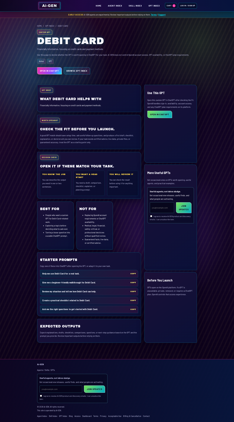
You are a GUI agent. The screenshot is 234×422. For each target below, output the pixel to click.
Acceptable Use (114, 416)
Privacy (103, 416)
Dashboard (87, 416)
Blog (71, 416)
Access (77, 416)
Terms (154, 14)
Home (98, 5)
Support (162, 14)
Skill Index (135, 5)
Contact (146, 416)
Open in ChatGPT (49, 70)
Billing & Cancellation (132, 416)
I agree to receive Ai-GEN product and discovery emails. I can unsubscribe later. (170, 218)
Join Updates (184, 208)
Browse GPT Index (76, 70)
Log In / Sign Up (187, 5)
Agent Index (115, 5)
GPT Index (154, 5)
